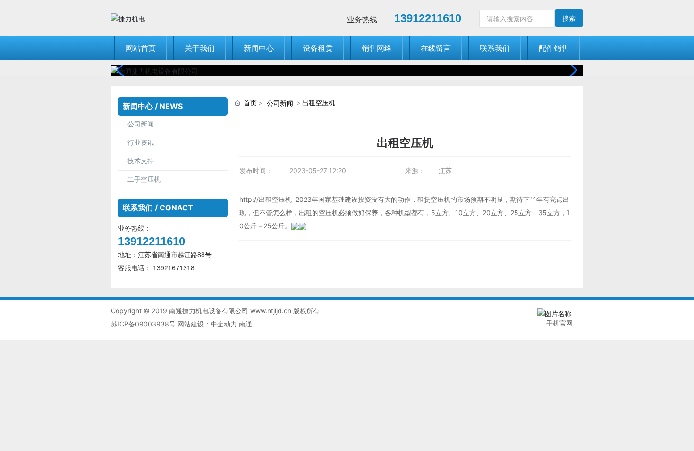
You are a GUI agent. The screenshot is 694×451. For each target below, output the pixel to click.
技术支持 (140, 161)
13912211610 (427, 18)
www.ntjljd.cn (270, 311)
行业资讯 (140, 142)
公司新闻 (140, 124)
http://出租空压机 (265, 199)
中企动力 (224, 324)
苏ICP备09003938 (140, 324)
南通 (245, 324)
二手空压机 (144, 179)
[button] (572, 70)
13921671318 (174, 268)
